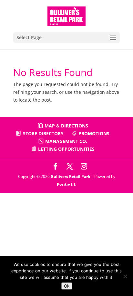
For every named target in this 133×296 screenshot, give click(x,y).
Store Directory (43, 133)
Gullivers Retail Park (70, 176)
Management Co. (66, 141)
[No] (125, 276)
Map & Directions (66, 126)
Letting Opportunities (66, 149)
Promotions (93, 133)
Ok (66, 286)
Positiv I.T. (66, 184)
